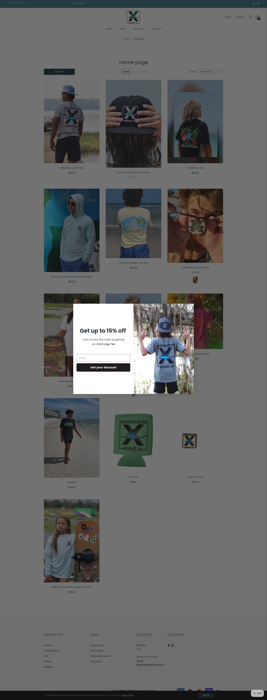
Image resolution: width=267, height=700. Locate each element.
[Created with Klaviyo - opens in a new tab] (133, 395)
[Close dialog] (190, 307)
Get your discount (103, 367)
